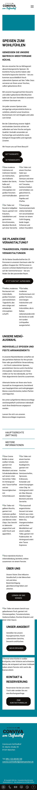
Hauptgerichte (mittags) (14, 434)
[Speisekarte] (21, 787)
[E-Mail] (16, 787)
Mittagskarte (12, 154)
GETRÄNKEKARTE (12, 160)
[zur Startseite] (9, 6)
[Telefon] (10, 787)
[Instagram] (18, 771)
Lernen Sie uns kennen (18, 596)
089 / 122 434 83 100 (14, 759)
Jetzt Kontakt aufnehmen (17, 281)
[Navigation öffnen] (32, 6)
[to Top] (34, 787)
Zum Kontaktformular (18, 701)
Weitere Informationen (14, 443)
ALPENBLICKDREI (29, 782)
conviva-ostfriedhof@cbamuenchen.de (17, 762)
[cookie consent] (3, 787)
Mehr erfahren (16, 648)
